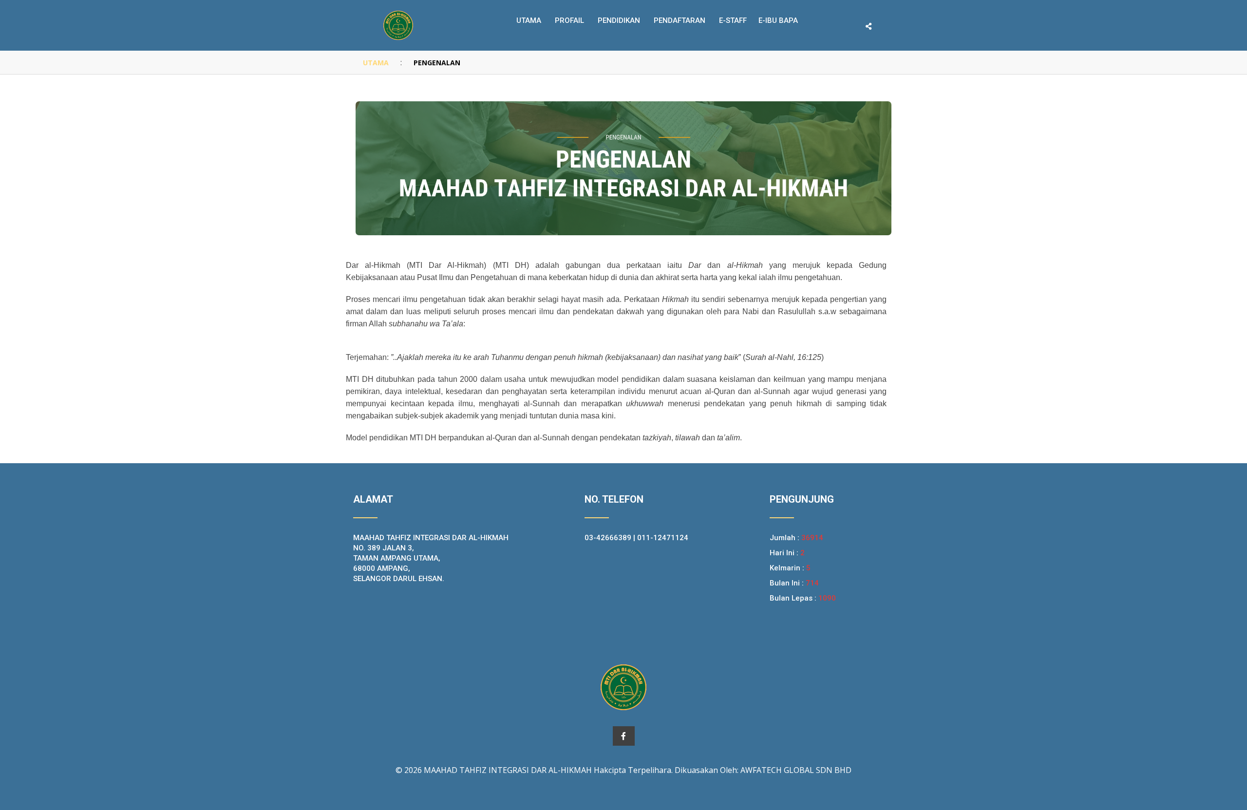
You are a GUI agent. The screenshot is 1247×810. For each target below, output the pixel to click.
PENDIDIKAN (619, 20)
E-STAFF (733, 20)
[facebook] (624, 736)
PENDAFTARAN (679, 20)
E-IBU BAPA (778, 20)
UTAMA (376, 62)
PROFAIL (569, 20)
